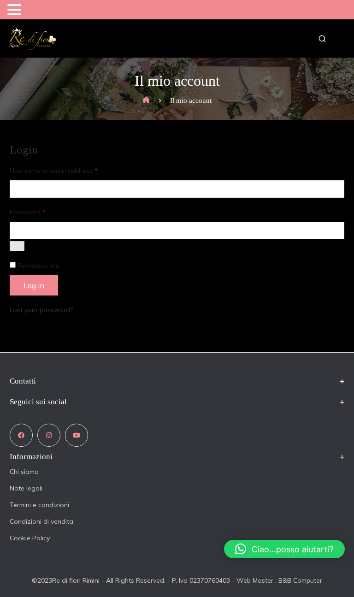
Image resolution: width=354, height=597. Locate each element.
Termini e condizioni (39, 505)
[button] (15, 10)
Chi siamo (24, 471)
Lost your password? (41, 310)
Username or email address (54, 170)
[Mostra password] (17, 246)
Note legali (26, 488)
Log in (34, 285)
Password (28, 212)
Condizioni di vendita (41, 521)
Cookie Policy (30, 538)
